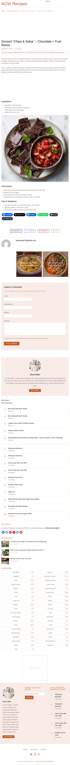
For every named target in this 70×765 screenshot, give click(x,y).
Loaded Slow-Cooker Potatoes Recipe (21, 423)
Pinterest (44, 230)
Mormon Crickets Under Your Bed (20, 558)
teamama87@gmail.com (26, 240)
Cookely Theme (40, 761)
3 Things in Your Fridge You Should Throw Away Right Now (28, 541)
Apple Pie (11, 492)
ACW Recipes (14, 3)
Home (3, 11)
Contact (43, 749)
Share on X (17, 230)
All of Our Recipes (12, 11)
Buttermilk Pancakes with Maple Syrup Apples (23, 499)
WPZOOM (50, 761)
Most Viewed (5, 400)
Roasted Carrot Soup (15, 477)
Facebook (31, 230)
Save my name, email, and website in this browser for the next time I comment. (27, 338)
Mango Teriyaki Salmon (16, 430)
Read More (35, 390)
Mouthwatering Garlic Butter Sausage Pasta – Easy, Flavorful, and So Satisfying (35, 438)
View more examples (52, 528)
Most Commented (6, 403)
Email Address (8, 304)
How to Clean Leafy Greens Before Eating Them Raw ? (27, 550)
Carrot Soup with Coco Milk (17, 463)
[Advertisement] (35, 27)
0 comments (18, 49)
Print (56, 230)
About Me (33, 749)
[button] (48, 1)
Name (6, 296)
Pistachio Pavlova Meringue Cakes (20, 513)
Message (6, 321)
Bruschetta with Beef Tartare (17, 409)
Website (6, 312)
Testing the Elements (15, 448)
